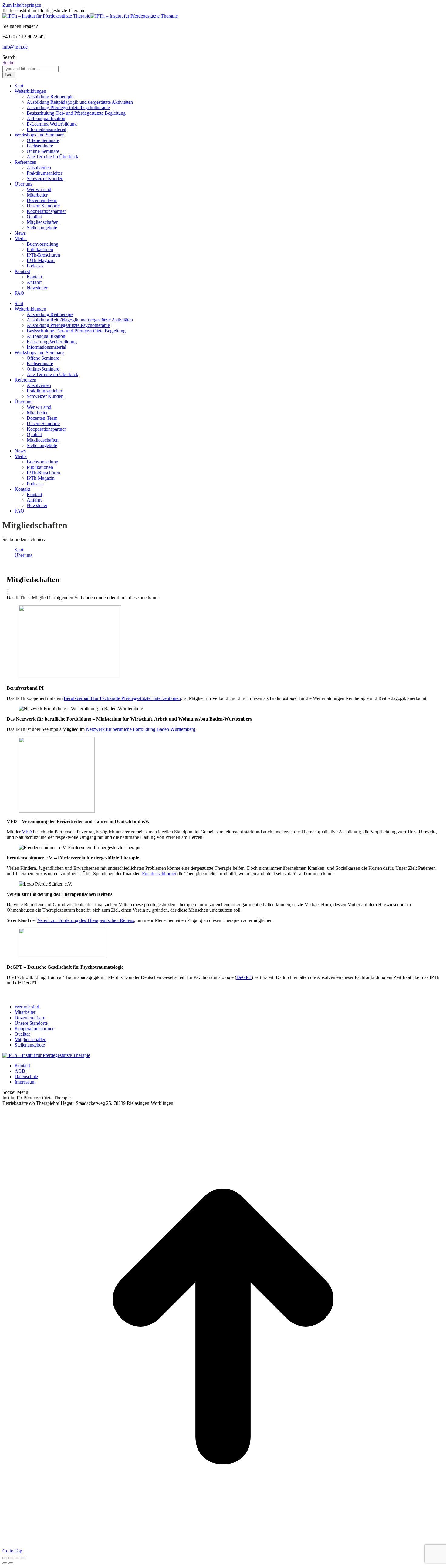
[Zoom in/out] (23, 1558)
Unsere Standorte (31, 1023)
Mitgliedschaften (30, 1039)
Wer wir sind (27, 1006)
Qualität (22, 1034)
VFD (27, 831)
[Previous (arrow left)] (4, 1563)
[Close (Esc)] (4, 1558)
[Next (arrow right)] (10, 1563)
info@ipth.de (15, 46)
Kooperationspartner (34, 1028)
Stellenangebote (30, 1044)
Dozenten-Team (30, 1017)
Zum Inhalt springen (21, 5)
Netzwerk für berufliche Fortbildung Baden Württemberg (140, 729)
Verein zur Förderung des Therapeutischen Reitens (85, 920)
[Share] (10, 1558)
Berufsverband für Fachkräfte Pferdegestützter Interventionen (122, 698)
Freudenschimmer (159, 873)
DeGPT (244, 977)
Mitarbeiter (25, 1012)
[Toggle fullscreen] (17, 1558)
